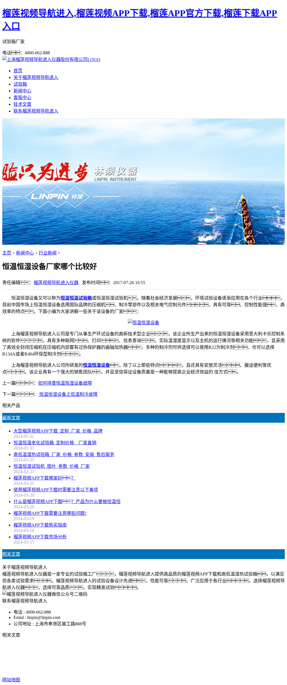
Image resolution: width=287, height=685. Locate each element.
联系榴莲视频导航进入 (35, 111)
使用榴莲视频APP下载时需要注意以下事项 (55, 489)
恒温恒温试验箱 (76, 298)
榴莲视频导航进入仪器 (56, 282)
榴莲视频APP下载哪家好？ (44, 478)
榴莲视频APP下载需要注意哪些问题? (50, 513)
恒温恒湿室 (204, 657)
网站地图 (177, 668)
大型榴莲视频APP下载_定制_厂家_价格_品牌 (58, 431)
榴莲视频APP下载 (106, 657)
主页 (6, 253)
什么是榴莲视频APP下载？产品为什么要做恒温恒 (67, 501)
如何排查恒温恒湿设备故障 (65, 383)
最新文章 (11, 417)
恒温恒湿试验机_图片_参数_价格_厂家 (51, 466)
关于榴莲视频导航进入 (35, 77)
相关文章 (11, 554)
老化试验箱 (178, 657)
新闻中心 (22, 90)
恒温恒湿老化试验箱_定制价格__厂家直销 (54, 442)
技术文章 (22, 104)
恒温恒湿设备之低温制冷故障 (68, 394)
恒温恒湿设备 (96, 365)
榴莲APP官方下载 (145, 657)
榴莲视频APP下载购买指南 (40, 525)
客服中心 (22, 97)
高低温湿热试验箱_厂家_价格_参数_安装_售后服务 (63, 454)
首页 (17, 70)
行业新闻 (48, 253)
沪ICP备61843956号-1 (240, 668)
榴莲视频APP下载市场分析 (40, 536)
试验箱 (20, 84)
